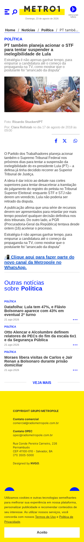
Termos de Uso (45, 516)
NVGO (34, 463)
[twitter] (64, 141)
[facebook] (56, 141)
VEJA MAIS (42, 383)
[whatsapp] (75, 141)
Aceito (42, 532)
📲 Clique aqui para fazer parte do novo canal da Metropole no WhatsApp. (38, 262)
